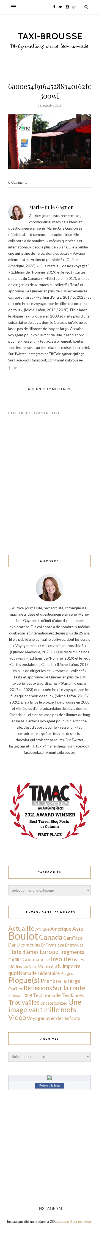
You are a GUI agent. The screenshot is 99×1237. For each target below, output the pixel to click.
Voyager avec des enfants (53, 1018)
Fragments (71, 952)
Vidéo (17, 1017)
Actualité (21, 928)
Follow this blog (49, 1085)
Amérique (61, 929)
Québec (15, 988)
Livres (78, 959)
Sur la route (69, 988)
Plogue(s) (24, 979)
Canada (50, 937)
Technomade (47, 995)
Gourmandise (36, 959)
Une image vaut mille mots (44, 1006)
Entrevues (74, 944)
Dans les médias (24, 944)
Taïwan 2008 (20, 995)
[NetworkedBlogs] (49, 1078)
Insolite (61, 959)
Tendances (73, 995)
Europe (49, 951)
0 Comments (17, 182)
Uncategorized (53, 1003)
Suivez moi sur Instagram (74, 1221)
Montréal (47, 966)
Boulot (23, 936)
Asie (77, 928)
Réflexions (38, 988)
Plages (67, 973)
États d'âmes (23, 952)
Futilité (15, 959)
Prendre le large (61, 980)
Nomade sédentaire (39, 973)
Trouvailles (24, 1002)
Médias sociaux (22, 966)
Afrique (42, 929)
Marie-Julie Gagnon (51, 207)
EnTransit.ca (52, 944)
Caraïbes (72, 938)
